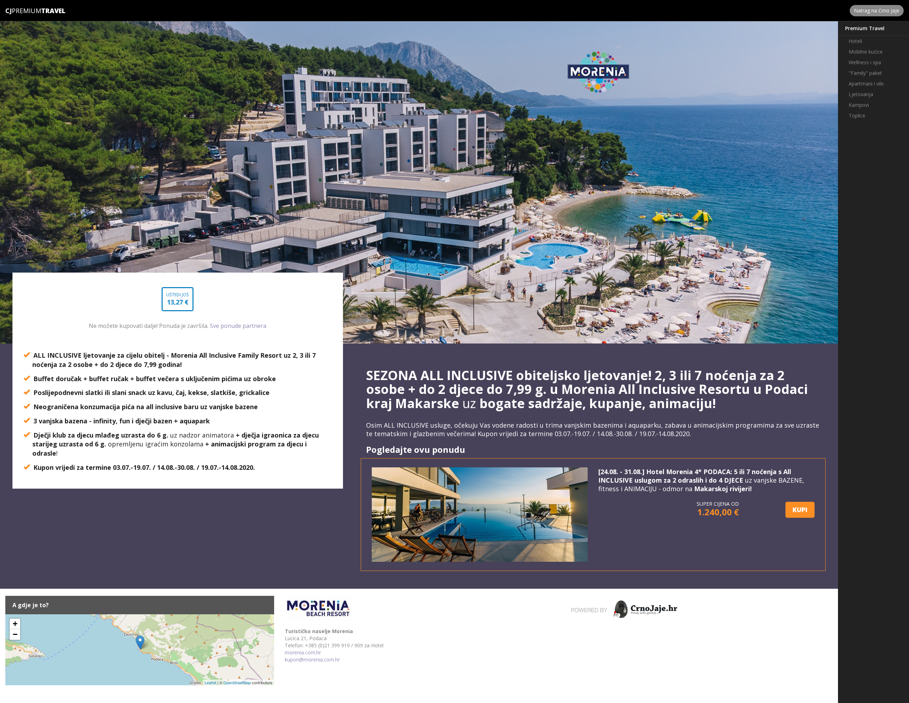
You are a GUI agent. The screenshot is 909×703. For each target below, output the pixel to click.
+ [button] (15, 623)
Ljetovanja (861, 94)
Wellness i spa (865, 62)
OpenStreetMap (237, 682)
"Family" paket (865, 73)
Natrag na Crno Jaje (876, 10)
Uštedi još (178, 302)
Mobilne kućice (866, 51)
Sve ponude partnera (238, 326)
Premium (23, 10)
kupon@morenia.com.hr (312, 659)
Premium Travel (864, 28)
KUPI (800, 509)
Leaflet (210, 682)
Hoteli (855, 41)
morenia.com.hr (303, 652)
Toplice (857, 115)
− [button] (15, 634)
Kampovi (859, 104)
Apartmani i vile (866, 83)
